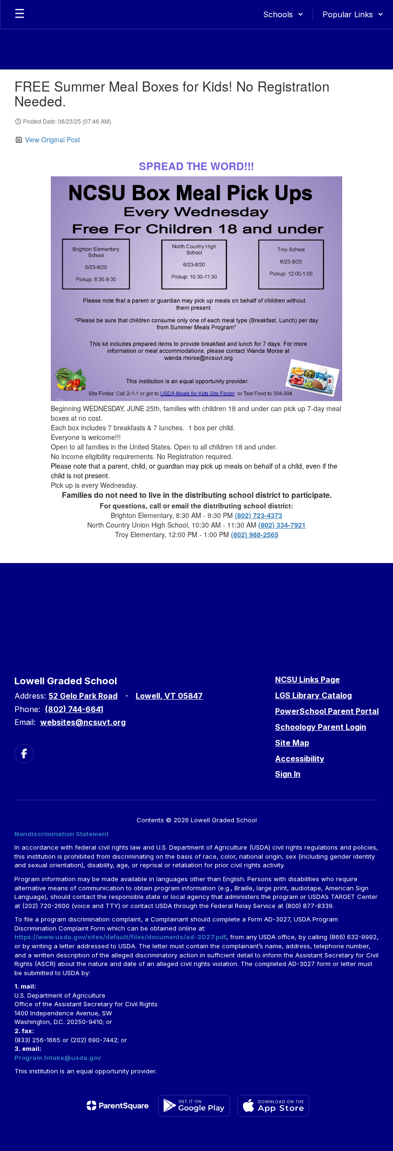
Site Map (292, 743)
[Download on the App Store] (273, 1105)
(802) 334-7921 (282, 524)
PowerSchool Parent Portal (327, 711)
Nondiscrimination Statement (61, 834)
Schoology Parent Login (320, 727)
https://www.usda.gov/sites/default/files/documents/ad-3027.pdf (120, 937)
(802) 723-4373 (258, 515)
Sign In (288, 774)
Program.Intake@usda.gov (57, 1057)
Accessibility (299, 758)
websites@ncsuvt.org (83, 722)
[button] (283, 14)
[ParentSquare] (117, 1105)
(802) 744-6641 (74, 709)
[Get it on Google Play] (194, 1105)
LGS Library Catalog (313, 695)
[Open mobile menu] (19, 14)
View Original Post (52, 139)
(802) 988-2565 (254, 534)
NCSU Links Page (307, 679)
